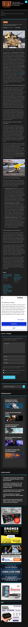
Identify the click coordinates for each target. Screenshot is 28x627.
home (2, 12)
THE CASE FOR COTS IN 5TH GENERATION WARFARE (7, 276)
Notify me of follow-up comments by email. (14, 370)
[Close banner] (25, 297)
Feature (5, 22)
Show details (21, 319)
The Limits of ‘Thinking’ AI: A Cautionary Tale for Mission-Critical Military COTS (18, 277)
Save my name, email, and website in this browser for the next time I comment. (14, 367)
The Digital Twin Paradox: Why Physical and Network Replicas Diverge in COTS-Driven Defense (13, 479)
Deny (14, 328)
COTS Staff (10, 27)
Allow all (14, 323)
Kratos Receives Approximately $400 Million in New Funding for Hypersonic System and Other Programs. (13, 501)
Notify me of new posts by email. (12, 372)
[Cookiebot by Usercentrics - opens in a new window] (17, 298)
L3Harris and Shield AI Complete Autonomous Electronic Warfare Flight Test (13, 495)
